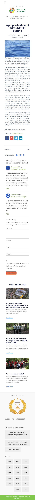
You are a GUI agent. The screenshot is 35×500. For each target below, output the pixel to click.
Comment (9, 228)
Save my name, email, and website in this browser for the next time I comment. (17, 266)
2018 (9, 473)
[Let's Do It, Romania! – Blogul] (17, 13)
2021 (9, 467)
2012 (9, 484)
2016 (17, 478)
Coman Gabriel (15, 167)
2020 (25, 473)
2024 (9, 461)
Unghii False (14, 194)
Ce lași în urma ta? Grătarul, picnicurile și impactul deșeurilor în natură (17, 305)
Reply (7, 188)
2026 (25, 461)
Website (8, 254)
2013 (17, 484)
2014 (25, 484)
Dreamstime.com (17, 133)
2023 (25, 467)
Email (8, 247)
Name (8, 241)
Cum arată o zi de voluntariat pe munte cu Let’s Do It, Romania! (17, 340)
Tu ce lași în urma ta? (15, 374)
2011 (25, 489)
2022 (17, 467)
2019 (17, 473)
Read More (9, 317)
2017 (25, 478)
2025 (17, 461)
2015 (9, 478)
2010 (17, 489)
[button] (17, 155)
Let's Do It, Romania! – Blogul (21, 496)
